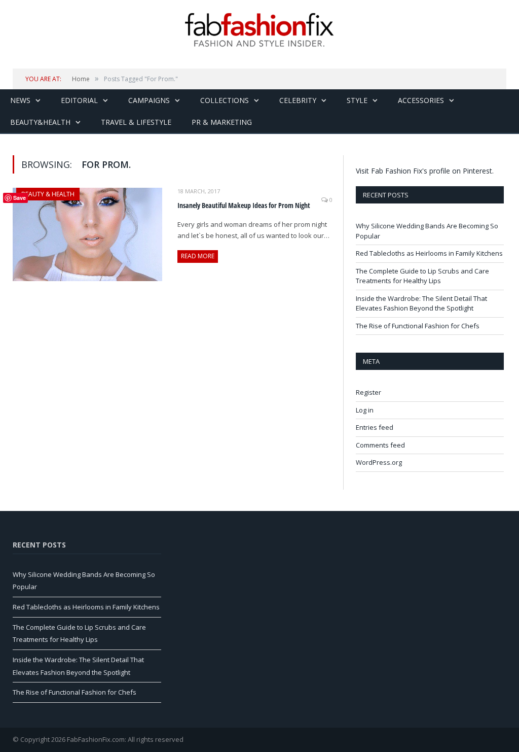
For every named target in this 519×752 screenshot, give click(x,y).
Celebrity (297, 100)
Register (368, 392)
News (20, 100)
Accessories (421, 100)
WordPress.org (379, 462)
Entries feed (374, 427)
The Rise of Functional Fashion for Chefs (417, 325)
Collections (224, 100)
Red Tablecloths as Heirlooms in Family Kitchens (429, 253)
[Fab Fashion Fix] (259, 30)
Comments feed (380, 445)
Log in (365, 410)
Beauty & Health (48, 194)
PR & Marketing (222, 122)
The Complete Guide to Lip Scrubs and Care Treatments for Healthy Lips (422, 276)
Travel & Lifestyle (136, 122)
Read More (197, 256)
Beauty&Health (40, 122)
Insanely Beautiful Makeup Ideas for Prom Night (243, 205)
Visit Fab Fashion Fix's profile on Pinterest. (425, 171)
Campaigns (149, 100)
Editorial (79, 100)
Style (357, 100)
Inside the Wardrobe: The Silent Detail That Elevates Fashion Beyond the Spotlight (421, 303)
